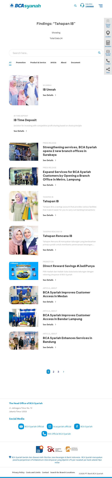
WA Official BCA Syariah (59, 433)
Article (53, 62)
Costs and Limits (33, 472)
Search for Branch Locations (62, 472)
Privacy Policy (18, 472)
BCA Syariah (86, 426)
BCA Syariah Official (34, 426)
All (10, 62)
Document (75, 62)
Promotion (21, 62)
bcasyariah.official (62, 426)
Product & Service (38, 62)
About (63, 62)
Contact (45, 472)
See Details (48, 95)
